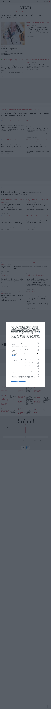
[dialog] (25, 354)
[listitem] (25, 341)
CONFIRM (18, 381)
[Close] (43, 324)
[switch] (38, 343)
